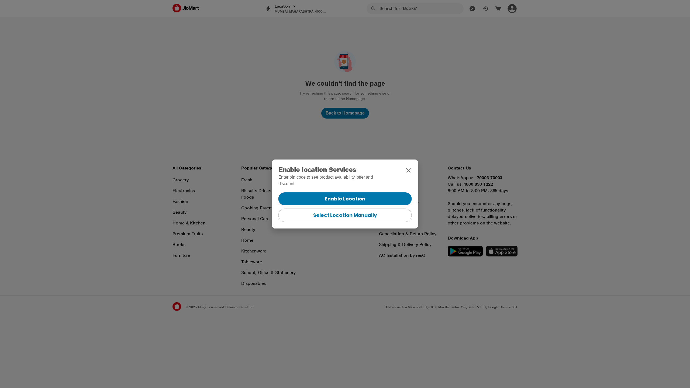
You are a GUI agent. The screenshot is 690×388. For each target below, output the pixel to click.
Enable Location (345, 198)
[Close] (408, 170)
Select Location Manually (345, 215)
